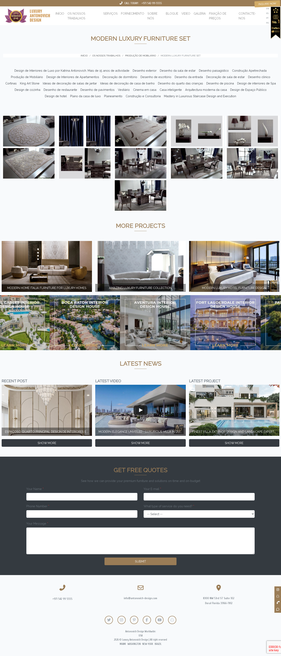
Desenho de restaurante (60, 89)
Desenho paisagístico (214, 70)
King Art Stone (29, 83)
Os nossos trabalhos (76, 16)
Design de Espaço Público (248, 89)
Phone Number (37, 506)
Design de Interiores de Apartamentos (72, 77)
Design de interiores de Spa (256, 83)
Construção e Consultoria (143, 96)
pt (267, 18)
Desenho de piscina (220, 83)
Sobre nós (152, 16)
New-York (147, 644)
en (267, 8)
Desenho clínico (259, 77)
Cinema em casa (144, 89)
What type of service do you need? (169, 506)
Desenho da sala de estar (178, 70)
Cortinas (11, 83)
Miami (123, 644)
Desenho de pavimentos (97, 89)
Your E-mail (152, 489)
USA (141, 635)
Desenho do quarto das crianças (180, 83)
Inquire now (267, 4)
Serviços (110, 13)
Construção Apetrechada (249, 70)
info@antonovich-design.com (140, 598)
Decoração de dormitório (119, 77)
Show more (47, 443)
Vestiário (124, 89)
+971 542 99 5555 (62, 599)
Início (60, 13)
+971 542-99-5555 (152, 3)
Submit (140, 561)
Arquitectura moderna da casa (206, 89)
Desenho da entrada (189, 77)
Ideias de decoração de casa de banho (127, 83)
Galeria (200, 13)
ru (267, 23)
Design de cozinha (27, 89)
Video (185, 13)
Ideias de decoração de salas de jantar (70, 83)
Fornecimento (132, 13)
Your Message (37, 523)
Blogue (172, 13)
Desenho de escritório (155, 77)
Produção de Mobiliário (27, 77)
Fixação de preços (217, 16)
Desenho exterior (145, 70)
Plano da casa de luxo (85, 96)
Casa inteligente (171, 89)
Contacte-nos (247, 16)
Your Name (35, 489)
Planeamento (113, 96)
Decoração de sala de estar (225, 77)
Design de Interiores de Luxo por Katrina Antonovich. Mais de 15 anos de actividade (71, 70)
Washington (134, 644)
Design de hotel (56, 96)
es (267, 13)
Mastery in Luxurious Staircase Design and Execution (200, 96)
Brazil (158, 644)
